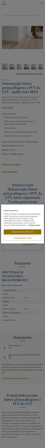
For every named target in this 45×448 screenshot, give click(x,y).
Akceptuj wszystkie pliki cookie (22, 232)
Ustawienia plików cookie (22, 238)
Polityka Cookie (34, 225)
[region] (22, 224)
